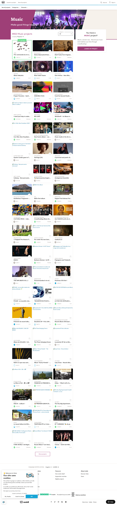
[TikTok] (54, 502)
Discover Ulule (84, 474)
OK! (32, 496)
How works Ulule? (60, 474)
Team (82, 476)
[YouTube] (65, 502)
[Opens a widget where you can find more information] (110, 502)
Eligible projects (59, 479)
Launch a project (11, 2)
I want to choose (19, 496)
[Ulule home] (33, 502)
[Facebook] (51, 502)
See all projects (22, 2)
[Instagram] (58, 502)
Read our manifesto (81, 495)
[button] (4, 502)
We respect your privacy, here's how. (11, 491)
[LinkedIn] (62, 502)
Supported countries (60, 476)
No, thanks (8, 496)
